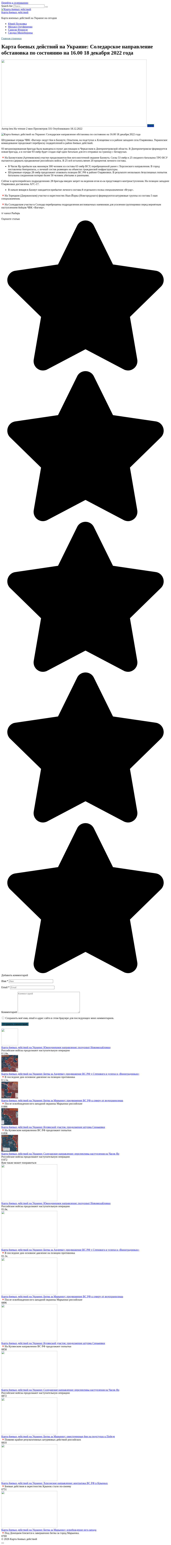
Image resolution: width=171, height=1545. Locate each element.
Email (5, 987)
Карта (150, 125)
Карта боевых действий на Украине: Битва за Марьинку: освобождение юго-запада (48, 1529)
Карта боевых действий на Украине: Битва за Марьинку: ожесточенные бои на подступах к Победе (58, 1436)
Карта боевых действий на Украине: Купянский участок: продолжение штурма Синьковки (53, 1127)
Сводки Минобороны (20, 32)
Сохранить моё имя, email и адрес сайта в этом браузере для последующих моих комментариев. (59, 1018)
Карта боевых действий (14, 12)
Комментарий (9, 1012)
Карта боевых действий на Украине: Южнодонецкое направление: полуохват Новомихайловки (56, 1047)
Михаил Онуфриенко (20, 26)
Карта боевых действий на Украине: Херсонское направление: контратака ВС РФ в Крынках (54, 1483)
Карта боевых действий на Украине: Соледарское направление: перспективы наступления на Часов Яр (60, 1153)
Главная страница (11, 38)
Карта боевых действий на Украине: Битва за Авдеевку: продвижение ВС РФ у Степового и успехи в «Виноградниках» (70, 1073)
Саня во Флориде (18, 29)
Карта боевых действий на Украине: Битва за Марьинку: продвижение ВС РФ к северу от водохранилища (62, 1100)
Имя (4, 981)
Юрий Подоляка (17, 23)
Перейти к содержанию (14, 2)
